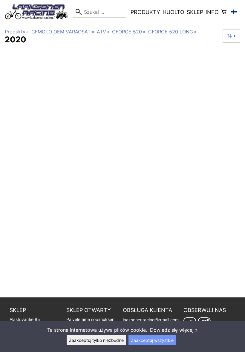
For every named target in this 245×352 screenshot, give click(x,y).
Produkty (145, 12)
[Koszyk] (223, 12)
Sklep (195, 12)
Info (212, 12)
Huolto (173, 12)
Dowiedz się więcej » (174, 330)
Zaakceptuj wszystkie (152, 340)
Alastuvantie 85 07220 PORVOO (25, 317)
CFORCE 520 (129, 32)
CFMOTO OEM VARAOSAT (62, 32)
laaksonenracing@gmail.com (151, 319)
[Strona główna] (39, 18)
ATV (103, 32)
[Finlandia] (235, 12)
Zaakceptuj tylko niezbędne (96, 340)
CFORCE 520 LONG (172, 32)
